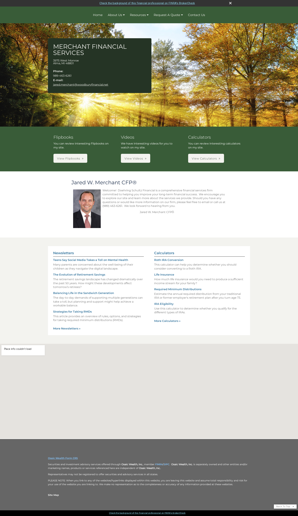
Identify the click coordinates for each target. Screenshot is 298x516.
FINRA (159, 464)
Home (98, 15)
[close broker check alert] (230, 3)
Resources (138, 15)
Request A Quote (167, 15)
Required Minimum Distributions (177, 289)
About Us (115, 15)
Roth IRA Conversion (168, 260)
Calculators (164, 253)
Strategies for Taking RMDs (72, 311)
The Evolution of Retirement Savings (79, 274)
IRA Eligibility (163, 304)
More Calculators (167, 321)
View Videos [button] (134, 158)
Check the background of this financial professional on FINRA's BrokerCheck (147, 3)
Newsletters (63, 253)
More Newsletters (67, 328)
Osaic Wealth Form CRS (63, 458)
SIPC (166, 464)
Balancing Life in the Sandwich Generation (83, 293)
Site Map (53, 495)
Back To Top (283, 506)
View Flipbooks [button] (68, 158)
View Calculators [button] (204, 158)
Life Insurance (164, 274)
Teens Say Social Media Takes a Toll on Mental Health (90, 260)
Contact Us (196, 15)
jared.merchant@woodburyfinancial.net (80, 84)
